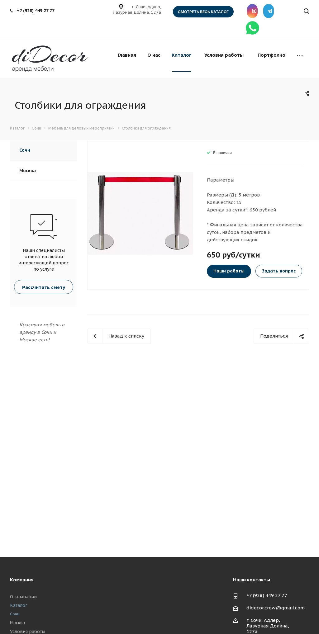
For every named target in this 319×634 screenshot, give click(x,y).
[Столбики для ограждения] (140, 213)
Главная (127, 55)
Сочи (24, 150)
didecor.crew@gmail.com (275, 608)
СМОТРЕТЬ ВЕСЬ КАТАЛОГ (203, 11)
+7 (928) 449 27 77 (36, 10)
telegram (268, 11)
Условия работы (224, 55)
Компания (22, 580)
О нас (153, 55)
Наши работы (229, 271)
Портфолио (271, 55)
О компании (23, 596)
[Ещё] (300, 55)
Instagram (252, 11)
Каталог (181, 55)
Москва (27, 170)
